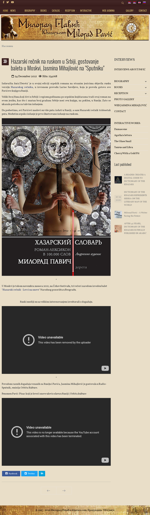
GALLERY (129, 10)
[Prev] (48, 490)
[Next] (64, 490)
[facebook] (3, 2)
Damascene (120, 129)
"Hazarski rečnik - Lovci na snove (20, 290)
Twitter (31, 473)
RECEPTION (70, 10)
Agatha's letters (123, 135)
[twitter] (7, 2)
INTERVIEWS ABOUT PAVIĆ (129, 69)
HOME (5, 10)
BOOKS (43, 10)
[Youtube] (12, 2)
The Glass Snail (122, 141)
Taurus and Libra (123, 147)
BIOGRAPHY (30, 10)
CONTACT (143, 10)
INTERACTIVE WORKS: (86, 11)
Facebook (12, 473)
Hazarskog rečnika (22, 87)
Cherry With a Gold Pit (126, 153)
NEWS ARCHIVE (14, 11)
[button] (142, 82)
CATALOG (56, 10)
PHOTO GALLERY (124, 99)
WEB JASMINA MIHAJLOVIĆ (108, 11)
